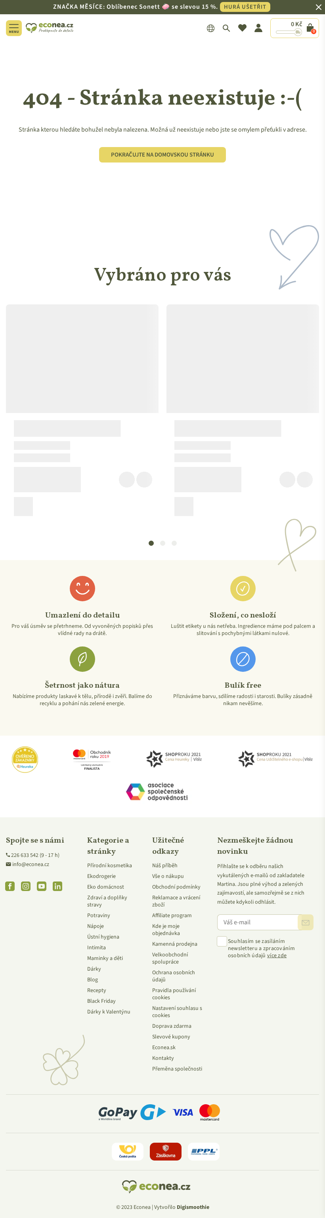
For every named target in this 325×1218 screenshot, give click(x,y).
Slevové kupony (171, 1037)
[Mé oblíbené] (242, 28)
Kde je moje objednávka (166, 929)
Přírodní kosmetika (109, 866)
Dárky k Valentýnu (108, 1012)
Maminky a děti (105, 958)
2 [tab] (163, 543)
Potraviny (98, 916)
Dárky (94, 969)
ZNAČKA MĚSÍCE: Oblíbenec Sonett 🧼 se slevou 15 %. (159, 6)
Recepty (96, 990)
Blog (92, 980)
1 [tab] (151, 543)
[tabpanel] (82, 413)
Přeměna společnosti (177, 1069)
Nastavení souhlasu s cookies (177, 1011)
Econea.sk (164, 1048)
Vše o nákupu (168, 876)
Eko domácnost (105, 887)
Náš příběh (165, 866)
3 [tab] (174, 543)
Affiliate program (172, 916)
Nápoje (95, 926)
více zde (277, 956)
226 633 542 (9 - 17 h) (35, 855)
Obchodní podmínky (176, 887)
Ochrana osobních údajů (173, 976)
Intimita (96, 948)
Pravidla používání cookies (174, 994)
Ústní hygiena (103, 937)
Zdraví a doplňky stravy (107, 901)
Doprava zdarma (171, 1026)
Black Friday (101, 1001)
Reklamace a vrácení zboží (176, 901)
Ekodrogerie (101, 876)
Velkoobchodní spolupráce (170, 958)
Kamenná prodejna (174, 944)
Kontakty (163, 1058)
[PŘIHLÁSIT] (306, 922)
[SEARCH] (226, 28)
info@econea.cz (30, 864)
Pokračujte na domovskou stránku (162, 155)
